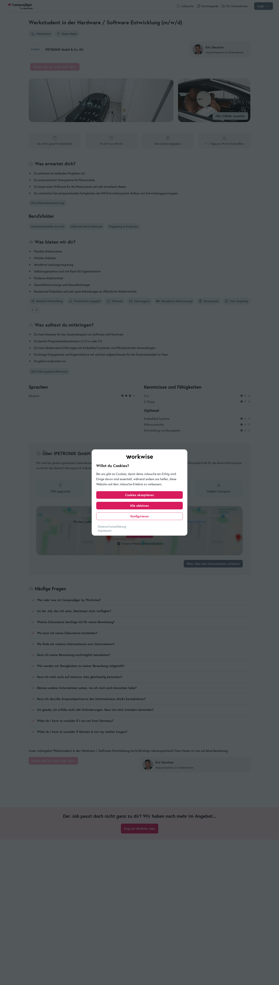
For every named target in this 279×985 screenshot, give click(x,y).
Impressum (104, 530)
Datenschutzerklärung (112, 526)
